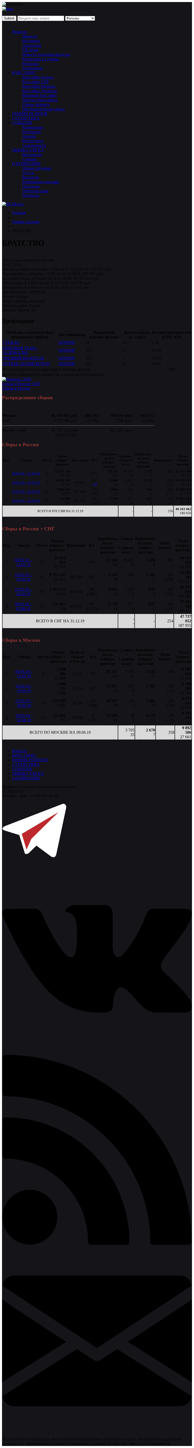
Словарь (29, 159)
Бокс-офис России (38, 77)
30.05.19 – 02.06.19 (26, 501)
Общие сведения (36, 168)
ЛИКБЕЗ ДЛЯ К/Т (28, 150)
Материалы (32, 154)
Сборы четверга (36, 104)
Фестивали (31, 132)
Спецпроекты (34, 145)
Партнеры (31, 186)
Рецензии (30, 63)
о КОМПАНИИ (26, 778)
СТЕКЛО (11, 342)
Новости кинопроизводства (46, 54)
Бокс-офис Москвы (38, 86)
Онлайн (29, 136)
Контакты (30, 177)
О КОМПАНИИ (26, 163)
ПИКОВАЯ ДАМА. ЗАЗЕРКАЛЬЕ (20, 350)
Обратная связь (35, 191)
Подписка (30, 195)
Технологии (32, 68)
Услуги (28, 173)
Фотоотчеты (32, 141)
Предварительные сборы (43, 109)
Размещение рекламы (40, 182)
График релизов (25, 222)
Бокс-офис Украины (39, 91)
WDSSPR (66, 342)
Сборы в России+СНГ (21, 384)
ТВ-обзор (30, 50)
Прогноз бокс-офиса (39, 100)
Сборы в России (16, 388)
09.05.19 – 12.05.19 (26, 473)
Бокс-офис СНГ (35, 82)
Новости (19, 32)
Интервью (31, 41)
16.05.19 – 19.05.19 (26, 482)
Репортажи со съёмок (40, 59)
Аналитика (31, 45)
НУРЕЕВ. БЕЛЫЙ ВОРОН (26, 364)
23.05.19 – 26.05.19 (26, 491)
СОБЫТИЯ (22, 123)
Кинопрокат (32, 127)
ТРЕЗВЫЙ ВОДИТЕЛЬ (23, 358)
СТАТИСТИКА (26, 118)
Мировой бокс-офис (39, 95)
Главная (19, 212)
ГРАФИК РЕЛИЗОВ (29, 113)
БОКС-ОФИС (24, 72)
